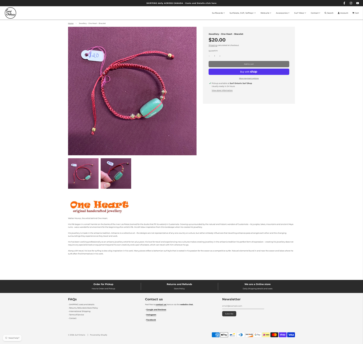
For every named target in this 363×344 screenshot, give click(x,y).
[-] (209, 56)
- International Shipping (79, 311)
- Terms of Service (76, 315)
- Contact (72, 318)
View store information (222, 90)
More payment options (249, 78)
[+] (220, 56)
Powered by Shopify (98, 335)
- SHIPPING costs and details (81, 304)
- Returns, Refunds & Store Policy (83, 308)
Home (70, 23)
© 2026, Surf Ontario (76, 335)
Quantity (213, 51)
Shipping (213, 45)
